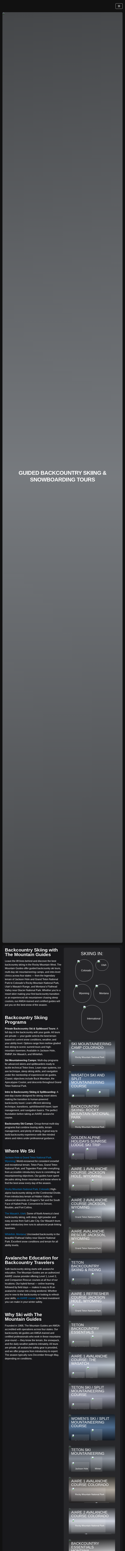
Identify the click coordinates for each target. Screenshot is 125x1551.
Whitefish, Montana (15, 1234)
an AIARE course (26, 1298)
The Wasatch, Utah (15, 1213)
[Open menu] (119, 6)
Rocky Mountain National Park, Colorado (27, 1189)
